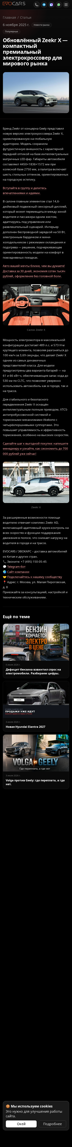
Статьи (25, 17)
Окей (21, 1124)
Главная (9, 17)
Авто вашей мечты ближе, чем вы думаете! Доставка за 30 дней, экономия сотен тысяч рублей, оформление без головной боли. (34, 271)
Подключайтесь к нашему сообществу (34, 577)
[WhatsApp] (59, 5)
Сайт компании (18, 572)
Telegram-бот (16, 567)
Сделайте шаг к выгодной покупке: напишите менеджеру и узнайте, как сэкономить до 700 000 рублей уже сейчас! (35, 448)
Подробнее (52, 1124)
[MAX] (51, 5)
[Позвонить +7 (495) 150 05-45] (37, 5)
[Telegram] (44, 5)
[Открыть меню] (66, 5)
